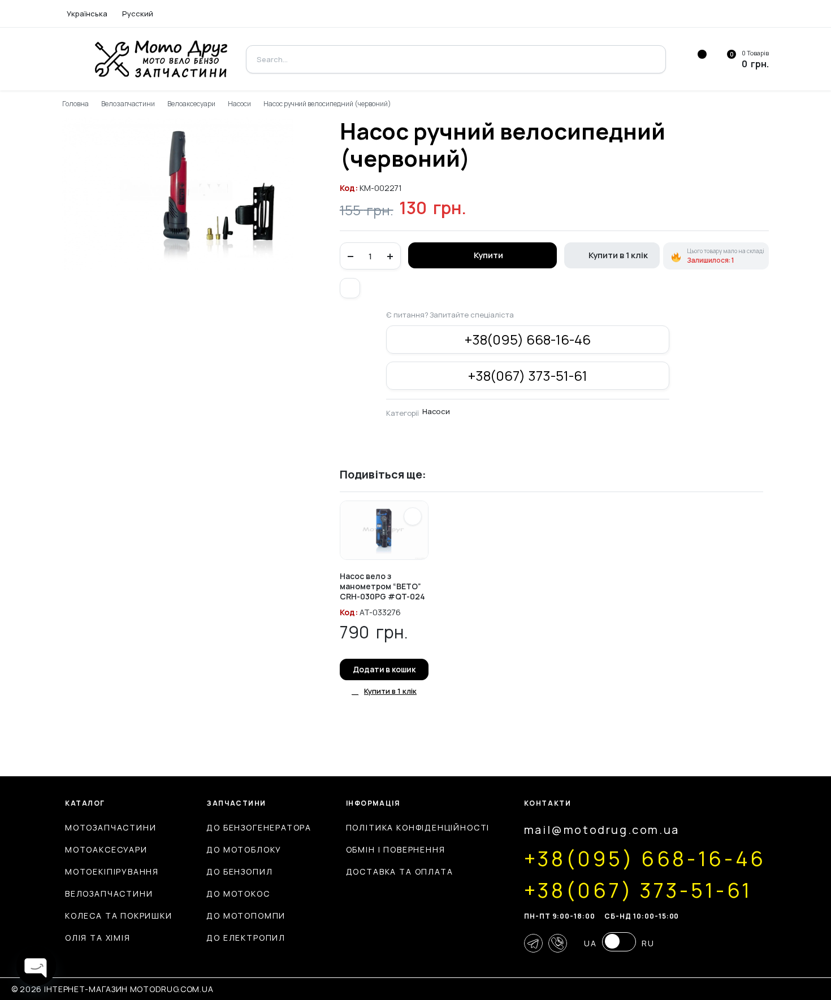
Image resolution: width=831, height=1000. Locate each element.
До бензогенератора (258, 827)
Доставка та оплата (399, 871)
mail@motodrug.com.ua (601, 829)
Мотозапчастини (110, 827)
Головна (75, 103)
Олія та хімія (98, 937)
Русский (137, 13)
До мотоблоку (244, 849)
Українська (87, 13)
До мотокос (238, 893)
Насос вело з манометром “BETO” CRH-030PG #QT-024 (382, 586)
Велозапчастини (128, 103)
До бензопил (239, 871)
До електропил (245, 937)
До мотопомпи (245, 915)
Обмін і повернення (395, 849)
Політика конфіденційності (418, 827)
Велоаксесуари (191, 103)
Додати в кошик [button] (384, 669)
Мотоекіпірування (112, 871)
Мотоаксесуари (106, 849)
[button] (350, 288)
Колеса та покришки (118, 915)
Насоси (239, 103)
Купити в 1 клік (618, 255)
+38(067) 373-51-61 (527, 375)
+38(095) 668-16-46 (528, 339)
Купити (488, 255)
